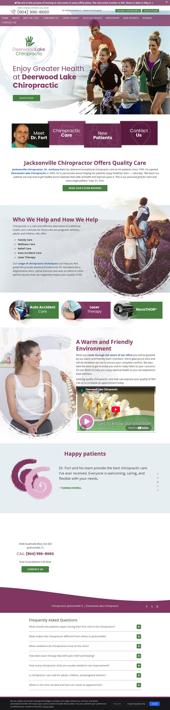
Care (42, 309)
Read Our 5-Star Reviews (85, 188)
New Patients (131, 18)
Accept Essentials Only (136, 704)
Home (5, 18)
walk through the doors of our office (110, 355)
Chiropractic (51, 18)
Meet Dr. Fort (31, 18)
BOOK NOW (26, 98)
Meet (39, 135)
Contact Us (9, 23)
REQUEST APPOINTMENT (128, 11)
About (15, 18)
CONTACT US (35, 569)
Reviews (147, 18)
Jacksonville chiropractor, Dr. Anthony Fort (38, 169)
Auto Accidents (92, 18)
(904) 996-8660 (33, 12)
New (102, 135)
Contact (139, 133)
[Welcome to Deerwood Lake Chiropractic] (29, 55)
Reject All (117, 704)
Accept (154, 704)
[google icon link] (157, 606)
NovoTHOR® (112, 18)
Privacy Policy (48, 706)
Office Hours (151, 11)
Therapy (94, 309)
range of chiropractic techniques (38, 263)
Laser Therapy (71, 18)
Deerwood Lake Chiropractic (28, 173)
